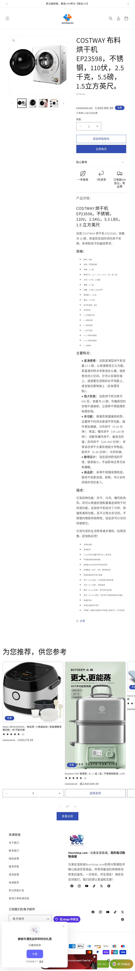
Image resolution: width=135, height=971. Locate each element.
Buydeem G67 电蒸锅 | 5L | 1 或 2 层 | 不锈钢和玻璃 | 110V (95, 773)
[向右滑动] (64, 103)
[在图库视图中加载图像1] (21, 103)
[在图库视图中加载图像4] (54, 103)
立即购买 (101, 149)
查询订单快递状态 (19, 898)
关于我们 (14, 842)
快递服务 (14, 882)
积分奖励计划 (16, 890)
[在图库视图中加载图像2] (32, 103)
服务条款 (14, 866)
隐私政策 (14, 858)
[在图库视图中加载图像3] (43, 103)
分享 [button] (82, 621)
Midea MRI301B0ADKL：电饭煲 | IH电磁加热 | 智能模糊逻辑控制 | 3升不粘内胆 (32, 728)
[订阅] (48, 919)
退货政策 (14, 874)
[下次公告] (128, 4)
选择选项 (95, 793)
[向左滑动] (13, 103)
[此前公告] (7, 4)
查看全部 (67, 816)
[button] (7, 18)
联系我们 (14, 850)
